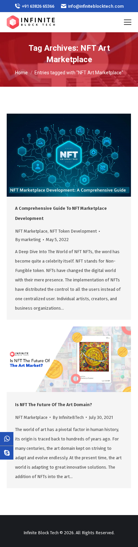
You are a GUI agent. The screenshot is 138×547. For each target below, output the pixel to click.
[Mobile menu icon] (127, 22)
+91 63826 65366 (38, 6)
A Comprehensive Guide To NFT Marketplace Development (61, 213)
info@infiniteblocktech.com (96, 6)
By (28, 239)
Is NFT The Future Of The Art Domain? (53, 404)
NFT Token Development (73, 231)
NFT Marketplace (31, 231)
